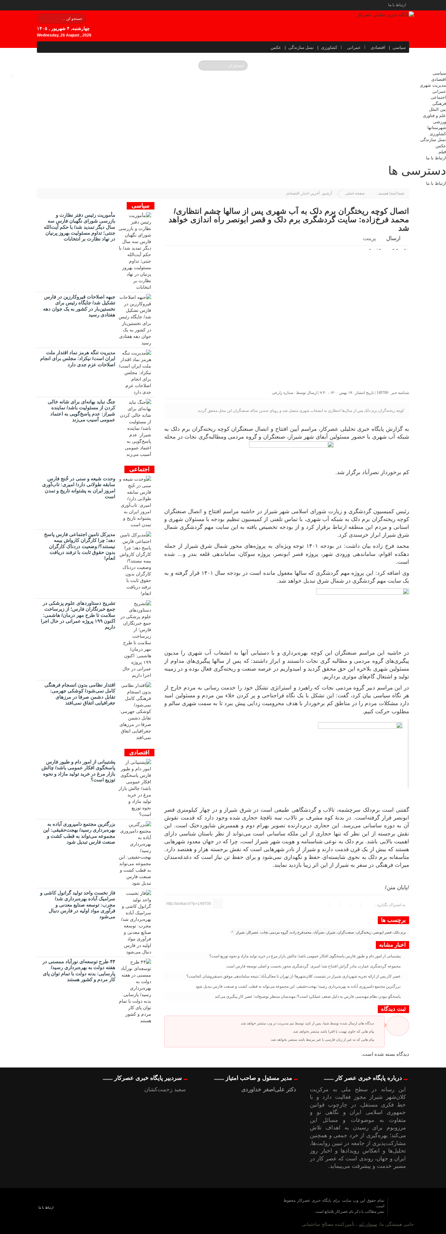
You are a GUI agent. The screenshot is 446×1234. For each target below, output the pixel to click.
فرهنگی (439, 103)
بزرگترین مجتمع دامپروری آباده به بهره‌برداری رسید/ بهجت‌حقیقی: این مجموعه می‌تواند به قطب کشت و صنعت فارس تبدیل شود (299, 986)
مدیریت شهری (433, 85)
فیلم (442, 151)
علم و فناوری (434, 115)
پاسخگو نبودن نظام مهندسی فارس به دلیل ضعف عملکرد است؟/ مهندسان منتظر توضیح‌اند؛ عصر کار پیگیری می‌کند (308, 996)
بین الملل (437, 109)
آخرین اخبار (310, 193)
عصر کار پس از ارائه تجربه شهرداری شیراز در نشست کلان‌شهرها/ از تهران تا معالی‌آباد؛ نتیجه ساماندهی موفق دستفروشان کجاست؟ (294, 976)
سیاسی (399, 47)
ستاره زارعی (282, 392)
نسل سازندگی (301, 47)
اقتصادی (378, 47)
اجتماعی (438, 97)
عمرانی (354, 47)
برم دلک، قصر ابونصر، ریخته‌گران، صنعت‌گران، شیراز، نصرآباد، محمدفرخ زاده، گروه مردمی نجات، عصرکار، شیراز (321, 932)
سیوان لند (368, 1224)
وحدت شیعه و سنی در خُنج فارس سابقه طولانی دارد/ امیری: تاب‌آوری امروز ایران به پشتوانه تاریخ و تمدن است (78, 487)
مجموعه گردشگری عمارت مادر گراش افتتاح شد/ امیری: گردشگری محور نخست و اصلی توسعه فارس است (314, 966)
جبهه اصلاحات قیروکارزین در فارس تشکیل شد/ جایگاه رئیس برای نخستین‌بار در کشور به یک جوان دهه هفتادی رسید (79, 305)
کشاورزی (329, 47)
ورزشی (439, 121)
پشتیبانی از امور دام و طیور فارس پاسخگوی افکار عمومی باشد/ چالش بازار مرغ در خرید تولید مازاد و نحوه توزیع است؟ (305, 956)
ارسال (393, 238)
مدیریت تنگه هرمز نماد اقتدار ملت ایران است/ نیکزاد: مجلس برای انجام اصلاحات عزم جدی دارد (77, 358)
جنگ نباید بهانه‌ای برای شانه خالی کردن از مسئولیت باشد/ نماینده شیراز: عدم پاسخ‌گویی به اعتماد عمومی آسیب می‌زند (81, 410)
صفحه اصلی (355, 193)
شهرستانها (436, 127)
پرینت (371, 238)
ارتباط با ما (397, 5)
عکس (276, 47)
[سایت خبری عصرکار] (222, 1211)
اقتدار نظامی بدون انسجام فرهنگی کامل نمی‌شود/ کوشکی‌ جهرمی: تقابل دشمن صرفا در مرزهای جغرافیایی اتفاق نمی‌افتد (79, 693)
